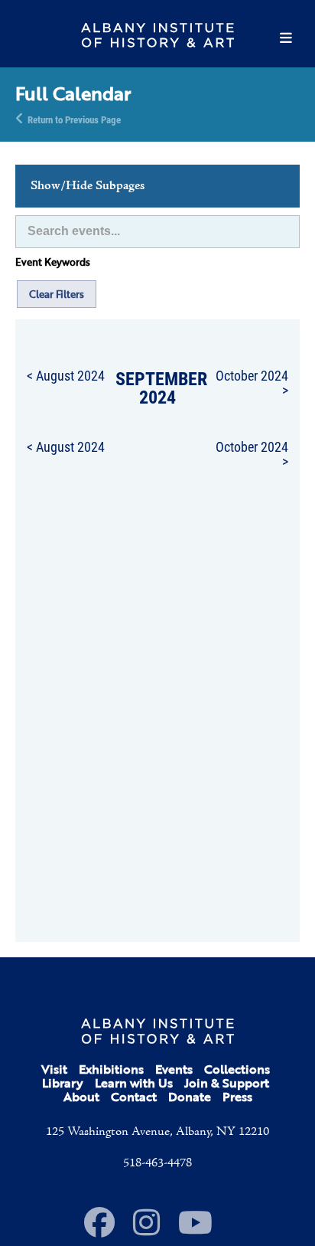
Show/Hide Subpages (88, 186)
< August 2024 (66, 375)
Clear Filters (56, 294)
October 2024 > (252, 382)
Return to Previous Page (74, 119)
